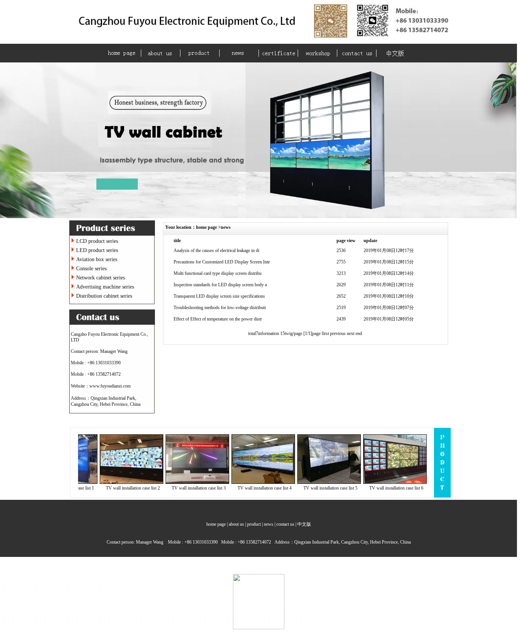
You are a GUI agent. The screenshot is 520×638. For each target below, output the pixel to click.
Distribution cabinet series (104, 296)
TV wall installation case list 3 (187, 488)
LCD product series (97, 241)
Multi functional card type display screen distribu (218, 273)
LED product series (97, 250)
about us (236, 524)
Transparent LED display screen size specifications (219, 296)
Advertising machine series (105, 287)
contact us (285, 524)
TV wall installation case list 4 (253, 488)
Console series (91, 268)
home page (206, 227)
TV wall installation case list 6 (384, 488)
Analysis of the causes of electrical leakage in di (216, 250)
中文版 (304, 524)
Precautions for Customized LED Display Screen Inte (222, 262)
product (254, 524)
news (226, 227)
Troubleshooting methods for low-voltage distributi (220, 307)
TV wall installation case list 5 (319, 488)
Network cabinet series (100, 278)
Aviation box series (96, 259)
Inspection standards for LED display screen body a (220, 284)
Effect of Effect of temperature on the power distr (218, 319)
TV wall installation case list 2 (121, 488)
